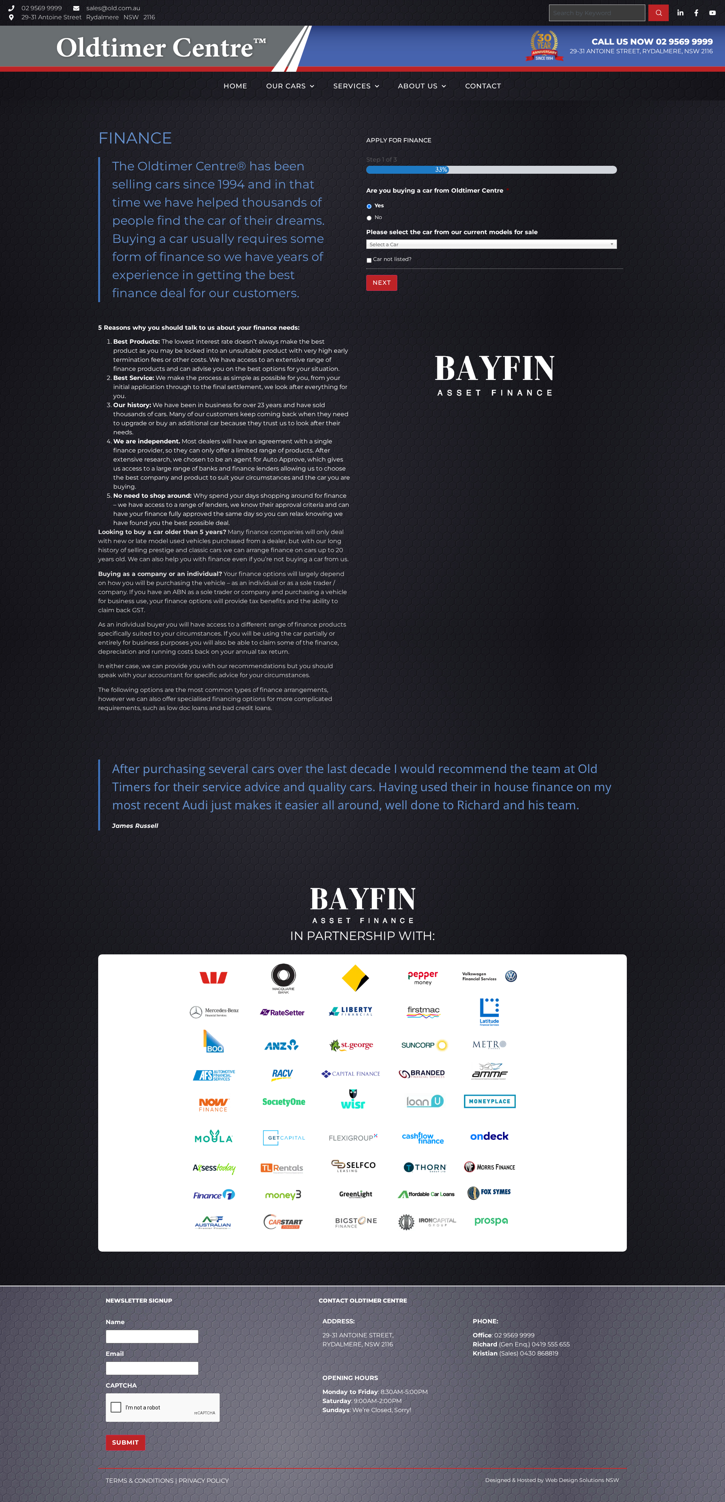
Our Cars (286, 86)
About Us (418, 86)
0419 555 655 (551, 1344)
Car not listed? (392, 259)
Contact (483, 86)
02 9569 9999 (514, 1335)
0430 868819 (539, 1353)
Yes (379, 205)
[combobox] (597, 13)
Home (235, 86)
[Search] (658, 13)
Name (115, 1322)
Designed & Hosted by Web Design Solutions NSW (552, 1480)
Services (352, 86)
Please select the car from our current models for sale (452, 232)
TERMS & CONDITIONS (140, 1480)
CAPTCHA (121, 1385)
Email (115, 1353)
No (378, 217)
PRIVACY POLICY (204, 1480)
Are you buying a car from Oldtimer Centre (437, 190)
